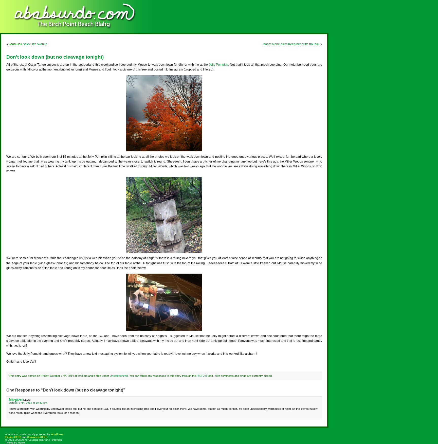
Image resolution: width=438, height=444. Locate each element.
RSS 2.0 (202, 375)
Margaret (16, 400)
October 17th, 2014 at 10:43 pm (28, 402)
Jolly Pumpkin (218, 64)
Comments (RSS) (37, 437)
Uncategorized (119, 375)
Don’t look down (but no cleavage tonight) (55, 57)
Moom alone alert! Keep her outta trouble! (291, 44)
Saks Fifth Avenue (28, 44)
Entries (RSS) (13, 437)
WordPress (57, 434)
